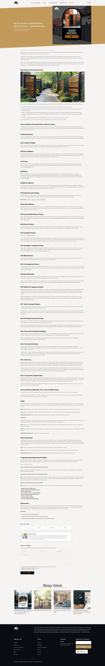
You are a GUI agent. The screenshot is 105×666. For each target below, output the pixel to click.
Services (71, 2)
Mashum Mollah (32, 534)
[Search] (88, 2)
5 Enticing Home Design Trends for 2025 (62, 611)
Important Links (18, 639)
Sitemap (16, 654)
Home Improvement (42, 647)
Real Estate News (35, 2)
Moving (39, 649)
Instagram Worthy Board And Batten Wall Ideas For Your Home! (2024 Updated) (82, 611)
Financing (39, 645)
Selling (38, 654)
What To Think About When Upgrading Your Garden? (35, 516)
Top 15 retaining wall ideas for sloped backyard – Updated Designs (38, 518)
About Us (16, 642)
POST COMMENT (27, 572)
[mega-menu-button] (90, 3)
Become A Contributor (19, 647)
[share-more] (65, 527)
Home (21, 50)
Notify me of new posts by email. (28, 569)
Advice (44, 2)
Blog (15, 651)
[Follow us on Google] (82, 651)
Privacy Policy (17, 649)
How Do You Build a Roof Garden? (30, 514)
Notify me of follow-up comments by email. (30, 568)
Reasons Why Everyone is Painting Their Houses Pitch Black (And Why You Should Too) (22, 611)
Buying (39, 642)
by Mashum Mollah (18, 28)
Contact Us (16, 645)
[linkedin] (52, 527)
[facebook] (27, 527)
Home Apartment (53, 2)
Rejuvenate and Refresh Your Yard (42, 610)
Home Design (63, 2)
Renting (39, 651)
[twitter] (39, 527)
